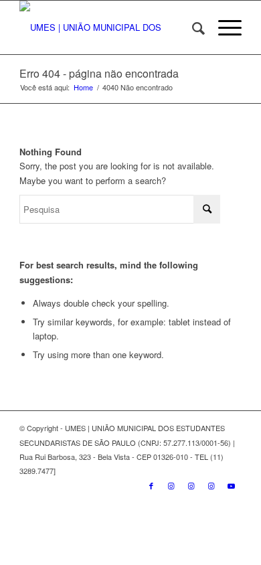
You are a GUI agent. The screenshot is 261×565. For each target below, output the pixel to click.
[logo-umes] (108, 27)
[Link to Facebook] (151, 485)
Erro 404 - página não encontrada (99, 73)
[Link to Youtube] (232, 485)
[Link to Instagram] (171, 485)
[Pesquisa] (192, 27)
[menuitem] (192, 27)
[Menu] (223, 27)
